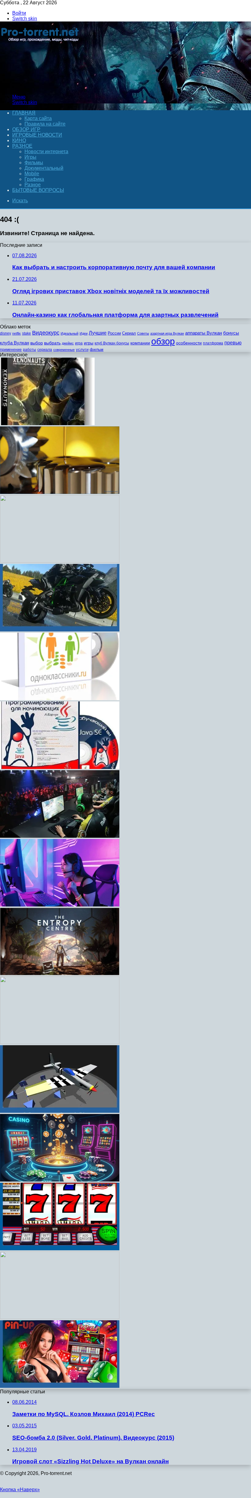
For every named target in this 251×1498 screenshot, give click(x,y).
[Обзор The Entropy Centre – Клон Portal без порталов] (59, 973)
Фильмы (33, 162)
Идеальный (69, 333)
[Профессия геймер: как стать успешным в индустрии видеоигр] (59, 904)
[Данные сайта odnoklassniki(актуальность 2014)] (59, 698)
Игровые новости (37, 135)
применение (11, 349)
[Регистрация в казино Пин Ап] (59, 1386)
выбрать (52, 343)
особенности (189, 342)
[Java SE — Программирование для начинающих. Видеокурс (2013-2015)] (59, 767)
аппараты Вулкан (203, 333)
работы (29, 349)
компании (140, 343)
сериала (44, 349)
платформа (213, 343)
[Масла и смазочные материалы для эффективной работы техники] (59, 492)
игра (79, 343)
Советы (143, 333)
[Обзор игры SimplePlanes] (59, 1111)
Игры (30, 157)
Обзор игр (26, 129)
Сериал (129, 333)
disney (5, 333)
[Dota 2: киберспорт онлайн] (59, 836)
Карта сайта (38, 118)
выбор (36, 343)
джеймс (68, 343)
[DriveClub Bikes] (59, 629)
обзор (163, 341)
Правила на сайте (45, 123)
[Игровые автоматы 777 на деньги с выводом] (59, 1248)
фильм (96, 349)
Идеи (84, 333)
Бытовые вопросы (38, 190)
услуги (82, 349)
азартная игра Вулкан (167, 333)
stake (26, 333)
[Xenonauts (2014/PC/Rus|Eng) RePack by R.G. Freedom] (47, 423)
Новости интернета (46, 151)
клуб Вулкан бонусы (112, 343)
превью (233, 342)
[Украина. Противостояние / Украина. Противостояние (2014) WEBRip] (59, 561)
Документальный (43, 168)
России (114, 333)
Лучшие (98, 333)
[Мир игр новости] (40, 86)
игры (88, 343)
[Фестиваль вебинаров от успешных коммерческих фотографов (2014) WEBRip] (59, 1317)
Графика (34, 179)
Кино (19, 140)
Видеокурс (45, 333)
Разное (22, 146)
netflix (16, 333)
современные (64, 349)
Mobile (31, 173)
